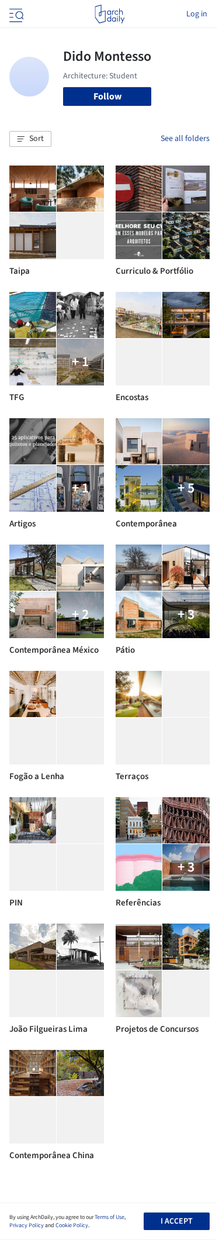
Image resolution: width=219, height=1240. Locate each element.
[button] (30, 139)
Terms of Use (109, 1217)
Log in (196, 14)
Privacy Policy (26, 1225)
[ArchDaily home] (109, 14)
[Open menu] (15, 14)
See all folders (185, 138)
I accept (177, 1221)
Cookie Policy (71, 1225)
